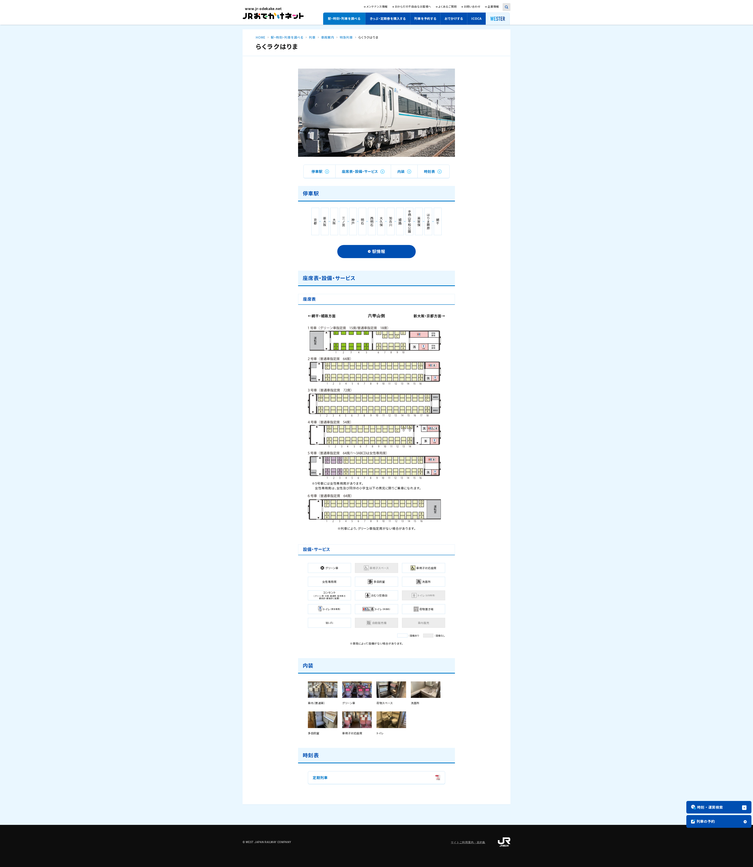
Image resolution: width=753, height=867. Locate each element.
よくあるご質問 (447, 7)
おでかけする (454, 18)
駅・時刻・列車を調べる (344, 18)
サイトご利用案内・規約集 (468, 842)
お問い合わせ (472, 6)
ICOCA (476, 18)
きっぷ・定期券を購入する (388, 18)
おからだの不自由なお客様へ (413, 6)
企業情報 (493, 7)
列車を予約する (425, 18)
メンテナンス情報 (377, 7)
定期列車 (320, 779)
